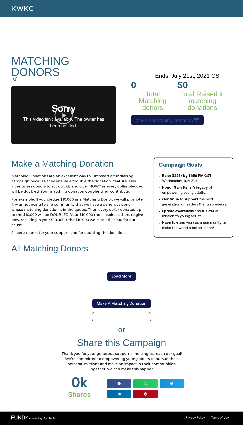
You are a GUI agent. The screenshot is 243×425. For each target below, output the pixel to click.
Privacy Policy (195, 417)
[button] (63, 115)
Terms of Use (220, 417)
